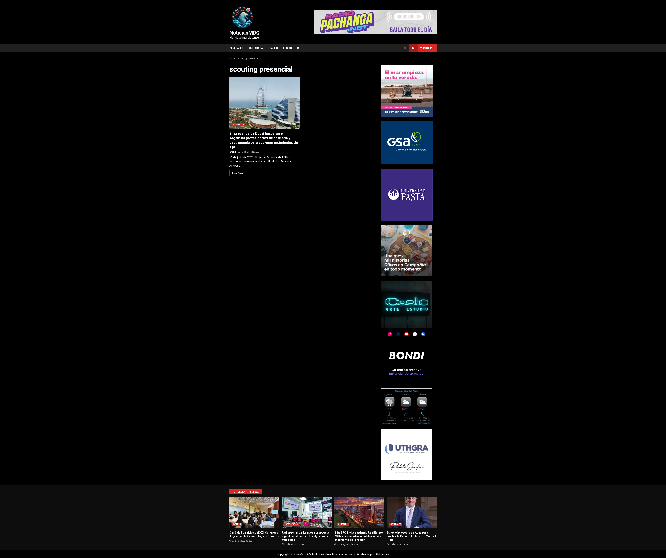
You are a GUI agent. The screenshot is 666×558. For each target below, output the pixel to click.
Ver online (427, 48)
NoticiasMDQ (244, 33)
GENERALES (236, 48)
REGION (287, 48)
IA (298, 48)
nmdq (232, 151)
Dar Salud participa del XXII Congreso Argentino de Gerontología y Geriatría (254, 512)
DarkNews (362, 554)
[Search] (405, 48)
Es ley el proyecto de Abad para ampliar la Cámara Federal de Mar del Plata (412, 512)
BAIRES (274, 48)
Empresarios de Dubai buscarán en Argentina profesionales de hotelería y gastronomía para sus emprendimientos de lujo (264, 103)
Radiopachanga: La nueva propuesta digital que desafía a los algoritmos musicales (307, 512)
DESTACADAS (256, 48)
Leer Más (237, 173)
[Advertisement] (375, 22)
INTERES (237, 524)
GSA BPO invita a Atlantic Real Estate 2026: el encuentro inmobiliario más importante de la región (359, 512)
